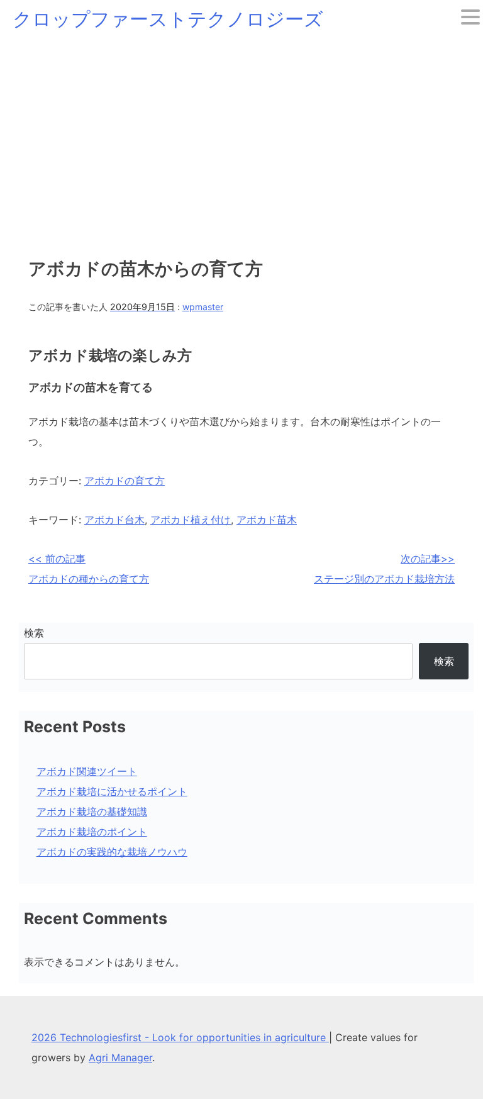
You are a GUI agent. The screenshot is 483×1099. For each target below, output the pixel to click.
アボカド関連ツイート (86, 771)
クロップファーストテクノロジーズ (168, 19)
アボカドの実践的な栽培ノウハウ (111, 851)
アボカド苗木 (266, 519)
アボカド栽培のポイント (91, 831)
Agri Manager (120, 1057)
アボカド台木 (114, 519)
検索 (34, 633)
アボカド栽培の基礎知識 (91, 811)
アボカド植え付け (190, 519)
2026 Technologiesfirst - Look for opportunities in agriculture (180, 1037)
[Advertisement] (241, 132)
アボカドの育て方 (124, 480)
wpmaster (202, 306)
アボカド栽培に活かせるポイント (111, 791)
